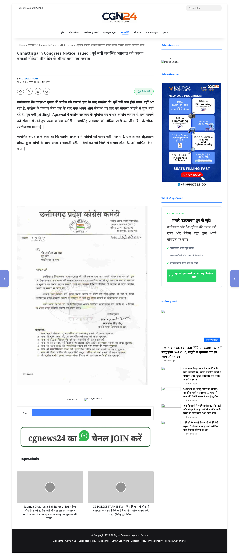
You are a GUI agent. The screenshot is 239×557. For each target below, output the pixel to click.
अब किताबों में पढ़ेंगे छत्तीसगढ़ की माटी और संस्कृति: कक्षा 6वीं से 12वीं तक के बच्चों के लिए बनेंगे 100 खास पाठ (202, 409)
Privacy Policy (155, 540)
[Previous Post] (4, 278)
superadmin (30, 459)
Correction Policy (87, 540)
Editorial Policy (138, 540)
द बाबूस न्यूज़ (109, 32)
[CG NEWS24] (119, 17)
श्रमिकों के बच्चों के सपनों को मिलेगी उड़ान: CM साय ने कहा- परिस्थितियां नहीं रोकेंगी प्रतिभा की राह (201, 426)
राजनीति (125, 32)
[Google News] (93, 399)
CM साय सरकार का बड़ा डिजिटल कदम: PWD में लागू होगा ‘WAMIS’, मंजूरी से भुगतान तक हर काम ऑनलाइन (191, 352)
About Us (58, 540)
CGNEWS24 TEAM (29, 79)
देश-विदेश (74, 32)
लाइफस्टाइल (152, 32)
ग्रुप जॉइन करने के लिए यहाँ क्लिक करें (194, 275)
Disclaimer (104, 540)
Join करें (146, 91)
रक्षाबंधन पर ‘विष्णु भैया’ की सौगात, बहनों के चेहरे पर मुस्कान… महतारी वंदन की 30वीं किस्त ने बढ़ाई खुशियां (201, 392)
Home (22, 45)
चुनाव (165, 32)
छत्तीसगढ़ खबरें (91, 32)
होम (62, 32)
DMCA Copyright (120, 540)
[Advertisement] (85, 180)
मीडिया (137, 32)
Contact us (70, 540)
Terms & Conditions (175, 540)
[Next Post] (234, 278)
